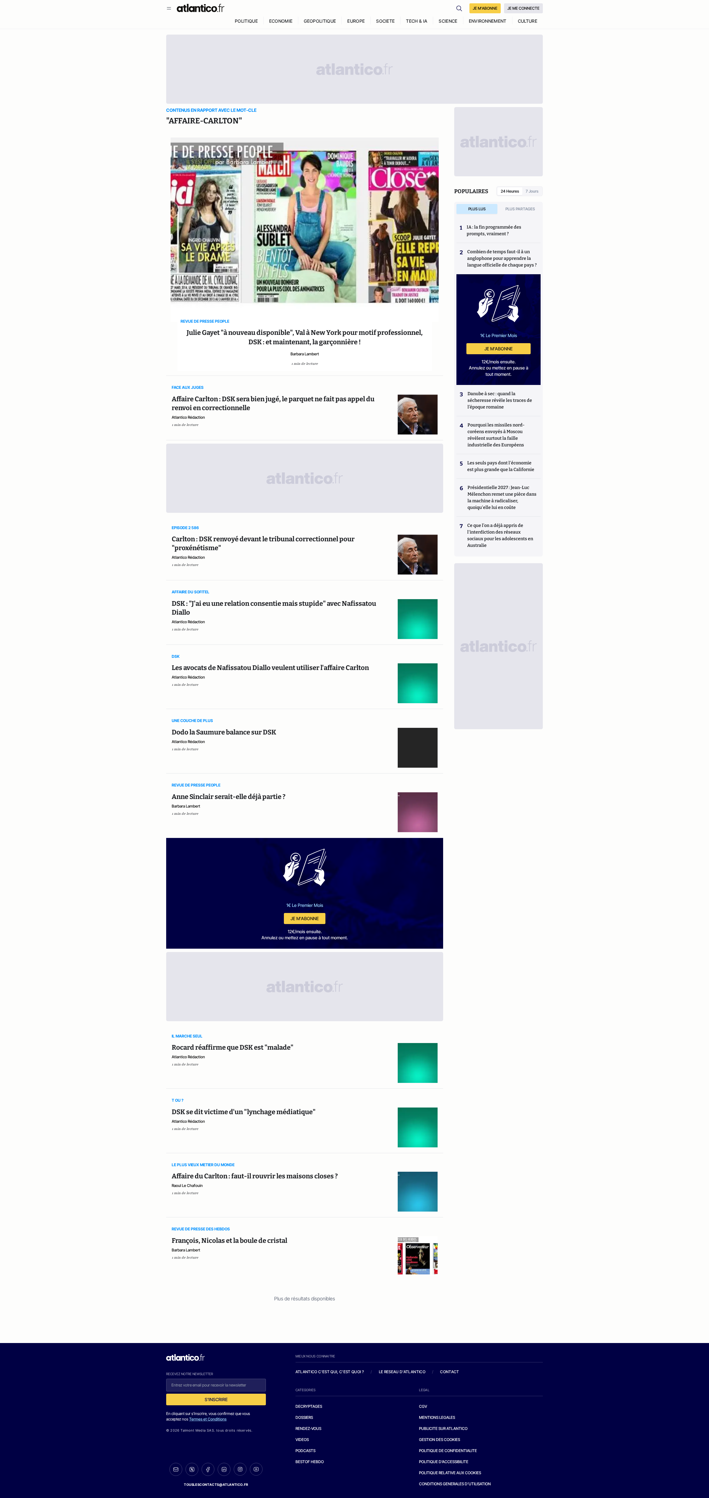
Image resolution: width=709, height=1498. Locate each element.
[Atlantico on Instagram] (240, 1469)
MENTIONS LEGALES (437, 1417)
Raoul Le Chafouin (187, 1185)
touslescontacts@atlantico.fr (216, 1485)
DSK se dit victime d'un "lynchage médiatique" (243, 1112)
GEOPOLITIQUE (320, 21)
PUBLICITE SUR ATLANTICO (443, 1428)
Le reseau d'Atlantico (402, 1371)
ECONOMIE (281, 21)
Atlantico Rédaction (188, 417)
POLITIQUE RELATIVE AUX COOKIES (450, 1472)
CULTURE (527, 21)
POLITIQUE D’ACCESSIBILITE (443, 1461)
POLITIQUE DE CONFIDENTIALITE (448, 1450)
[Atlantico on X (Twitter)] (192, 1469)
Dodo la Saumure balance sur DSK (224, 732)
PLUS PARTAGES (520, 208)
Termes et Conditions (208, 1419)
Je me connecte (523, 8)
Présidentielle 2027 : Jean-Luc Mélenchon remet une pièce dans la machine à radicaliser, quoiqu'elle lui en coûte (501, 497)
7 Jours (532, 191)
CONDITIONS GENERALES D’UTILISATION (455, 1483)
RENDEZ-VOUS (308, 1428)
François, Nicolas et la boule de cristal (229, 1241)
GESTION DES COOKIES (439, 1439)
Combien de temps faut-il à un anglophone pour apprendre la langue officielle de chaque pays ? (502, 258)
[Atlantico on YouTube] (256, 1469)
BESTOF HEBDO (310, 1461)
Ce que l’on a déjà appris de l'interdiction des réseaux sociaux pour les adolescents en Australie (500, 535)
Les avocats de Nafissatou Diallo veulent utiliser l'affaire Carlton (270, 668)
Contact (449, 1371)
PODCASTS (305, 1450)
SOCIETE (385, 21)
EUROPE (356, 21)
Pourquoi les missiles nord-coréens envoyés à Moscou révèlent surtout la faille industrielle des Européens (496, 434)
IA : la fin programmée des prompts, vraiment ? (494, 230)
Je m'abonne (305, 918)
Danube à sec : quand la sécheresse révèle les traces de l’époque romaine (499, 400)
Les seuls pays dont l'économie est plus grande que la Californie (500, 466)
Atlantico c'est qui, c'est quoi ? (330, 1371)
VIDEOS (302, 1439)
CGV (423, 1406)
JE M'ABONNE (485, 8)
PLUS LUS (477, 208)
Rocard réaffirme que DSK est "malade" (232, 1047)
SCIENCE (448, 21)
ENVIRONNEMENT (488, 21)
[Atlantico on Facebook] (208, 1469)
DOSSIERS (304, 1417)
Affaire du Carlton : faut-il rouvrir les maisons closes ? (255, 1176)
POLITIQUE (246, 21)
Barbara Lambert (305, 353)
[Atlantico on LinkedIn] (224, 1469)
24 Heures (510, 191)
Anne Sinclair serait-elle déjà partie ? (229, 797)
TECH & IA (416, 21)
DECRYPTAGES (309, 1406)
